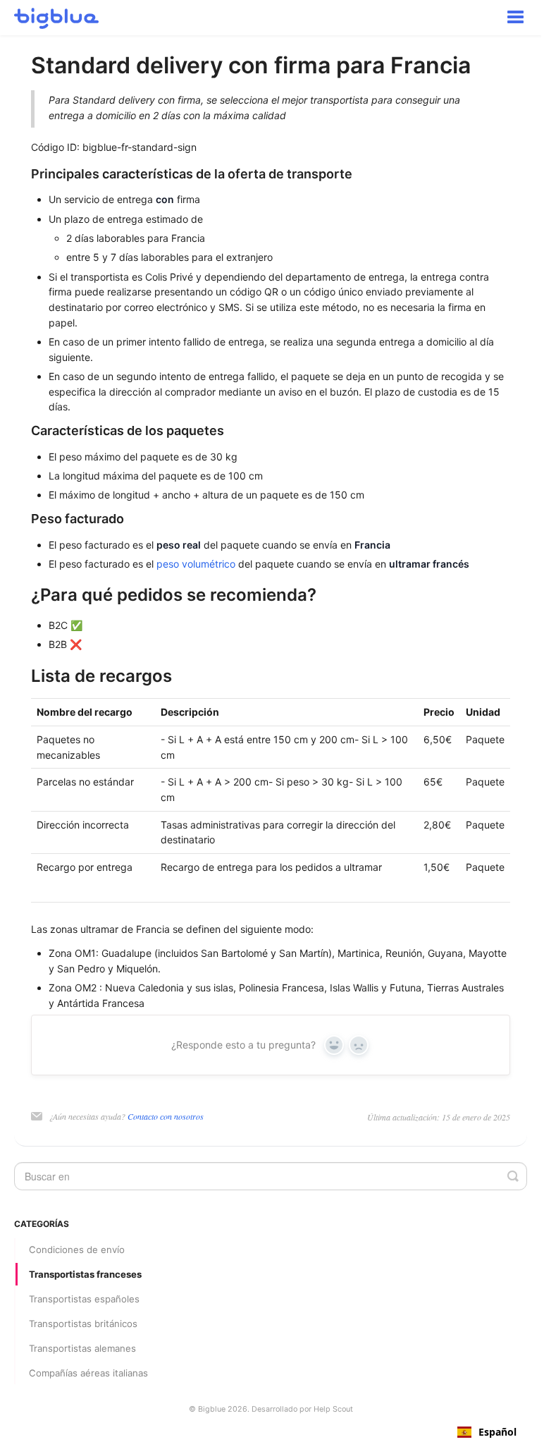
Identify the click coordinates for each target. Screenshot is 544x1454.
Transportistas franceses (85, 1274)
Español (497, 1432)
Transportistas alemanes (82, 1348)
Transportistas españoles (84, 1299)
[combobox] (487, 1432)
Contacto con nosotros (166, 1116)
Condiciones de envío (77, 1249)
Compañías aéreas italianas (88, 1373)
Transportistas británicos (83, 1323)
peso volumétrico (195, 564)
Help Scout (333, 1409)
